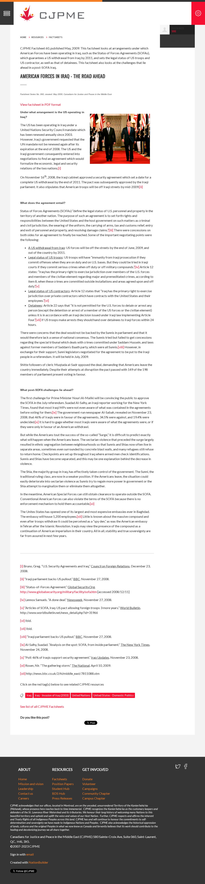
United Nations (81, 695)
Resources (37, 37)
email (30, 854)
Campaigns (90, 788)
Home (23, 37)
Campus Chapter (93, 798)
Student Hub (60, 788)
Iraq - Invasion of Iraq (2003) (52, 695)
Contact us (25, 793)
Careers (23, 798)
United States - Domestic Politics (113, 695)
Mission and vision (30, 784)
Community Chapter (96, 793)
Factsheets (55, 37)
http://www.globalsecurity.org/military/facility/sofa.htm (58, 592)
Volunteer (89, 784)
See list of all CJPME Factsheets (42, 706)
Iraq (29, 695)
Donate (87, 779)
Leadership (25, 788)
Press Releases (62, 798)
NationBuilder (38, 862)
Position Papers (63, 784)
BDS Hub (58, 793)
